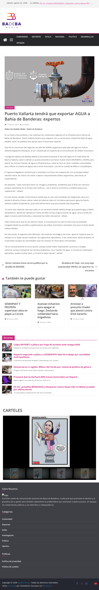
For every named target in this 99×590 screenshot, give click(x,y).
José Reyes (25, 124)
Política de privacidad (11, 561)
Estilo (48, 36)
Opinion (5, 546)
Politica (5, 541)
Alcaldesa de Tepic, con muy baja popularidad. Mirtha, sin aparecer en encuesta (76, 267)
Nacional (60, 36)
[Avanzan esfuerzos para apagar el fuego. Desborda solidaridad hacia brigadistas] (49, 286)
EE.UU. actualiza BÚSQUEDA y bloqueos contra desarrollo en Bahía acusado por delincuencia (54, 388)
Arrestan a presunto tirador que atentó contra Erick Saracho (81, 309)
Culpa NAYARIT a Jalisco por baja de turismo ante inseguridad (47, 344)
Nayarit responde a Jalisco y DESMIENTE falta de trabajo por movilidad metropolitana (52, 355)
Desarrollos (87, 36)
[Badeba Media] (5, 40)
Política (73, 36)
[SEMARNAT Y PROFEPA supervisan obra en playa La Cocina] (16, 286)
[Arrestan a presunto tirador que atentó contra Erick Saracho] (82, 286)
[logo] (5, 495)
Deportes (36, 36)
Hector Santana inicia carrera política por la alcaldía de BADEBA (26, 265)
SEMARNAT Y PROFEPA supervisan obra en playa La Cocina (16, 309)
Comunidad (22, 36)
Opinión (20, 43)
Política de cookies (10, 566)
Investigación (8, 535)
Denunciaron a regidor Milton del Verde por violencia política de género (52, 367)
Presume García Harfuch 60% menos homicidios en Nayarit (65, 3)
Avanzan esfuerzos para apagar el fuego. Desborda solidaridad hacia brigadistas (49, 310)
